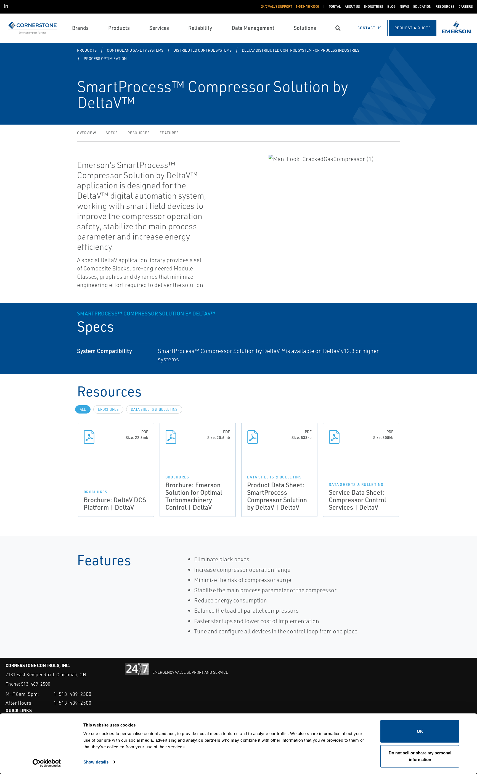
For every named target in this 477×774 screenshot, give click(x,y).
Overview (86, 133)
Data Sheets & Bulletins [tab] (154, 409)
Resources (139, 133)
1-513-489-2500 (72, 694)
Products (87, 50)
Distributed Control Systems (202, 50)
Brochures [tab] (108, 409)
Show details (95, 761)
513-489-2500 (35, 684)
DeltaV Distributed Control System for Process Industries (300, 50)
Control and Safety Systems (135, 50)
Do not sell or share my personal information (420, 756)
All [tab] (83, 409)
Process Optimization (105, 58)
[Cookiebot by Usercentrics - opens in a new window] (47, 763)
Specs (112, 133)
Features (169, 133)
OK (420, 731)
